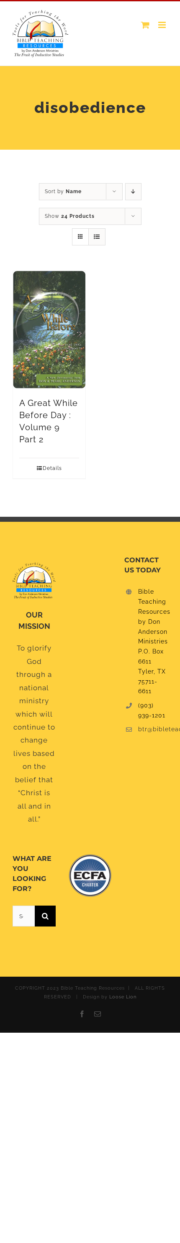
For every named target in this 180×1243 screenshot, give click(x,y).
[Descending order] (133, 191)
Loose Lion (122, 997)
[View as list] (97, 237)
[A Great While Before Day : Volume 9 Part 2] (49, 330)
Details (52, 468)
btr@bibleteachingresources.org (152, 729)
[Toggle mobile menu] (162, 24)
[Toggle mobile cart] (145, 24)
